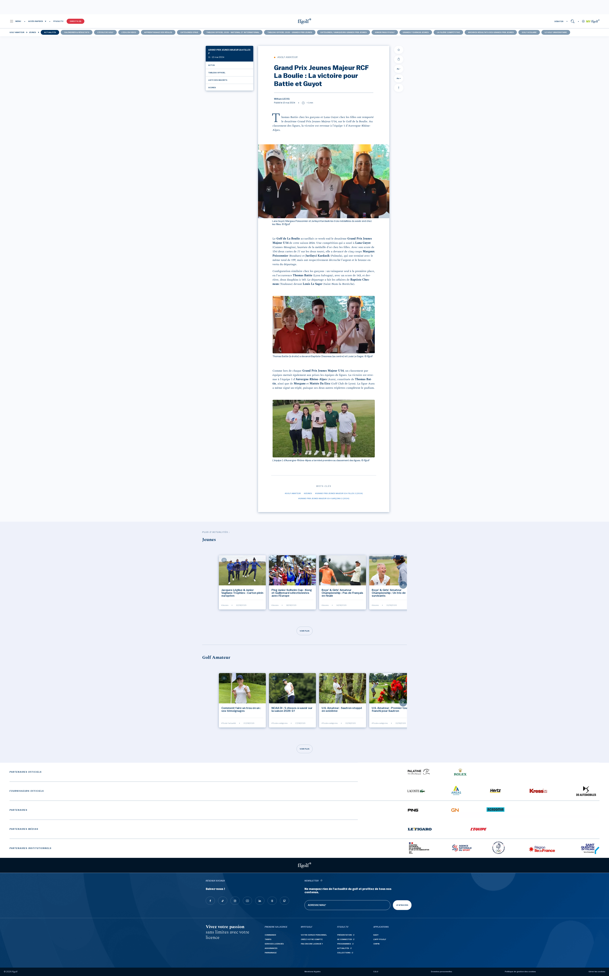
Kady (376, 935)
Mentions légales (312, 972)
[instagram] (235, 901)
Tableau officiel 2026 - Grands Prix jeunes (289, 32)
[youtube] (247, 901)
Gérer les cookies (597, 972)
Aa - (399, 69)
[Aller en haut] (398, 88)
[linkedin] (259, 901)
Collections (343, 953)
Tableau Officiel (216, 73)
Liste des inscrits (217, 80)
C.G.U (375, 972)
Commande (270, 935)
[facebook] (210, 901)
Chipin (376, 944)
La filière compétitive (448, 32)
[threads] (272, 901)
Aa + (399, 78)
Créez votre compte (312, 939)
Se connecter (344, 939)
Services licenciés (274, 944)
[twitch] (284, 901)
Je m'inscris (402, 905)
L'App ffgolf (379, 939)
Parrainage (271, 953)
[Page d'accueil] (304, 21)
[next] (403, 585)
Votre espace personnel (314, 935)
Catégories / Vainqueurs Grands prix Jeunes (343, 32)
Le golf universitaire (556, 32)
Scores (212, 87)
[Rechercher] (572, 21)
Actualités (50, 32)
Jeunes (32, 32)
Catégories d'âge (189, 32)
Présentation (344, 935)
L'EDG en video (128, 32)
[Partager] (398, 59)
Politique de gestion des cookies (520, 972)
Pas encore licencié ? (312, 944)
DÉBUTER (558, 21)
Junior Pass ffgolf (385, 32)
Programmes (344, 944)
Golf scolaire (529, 32)
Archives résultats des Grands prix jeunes (491, 32)
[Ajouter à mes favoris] (398, 50)
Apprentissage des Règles (158, 32)
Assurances (271, 948)
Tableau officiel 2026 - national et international (232, 32)
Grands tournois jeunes (416, 32)
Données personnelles (441, 972)
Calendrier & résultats (76, 32)
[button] (15, 21)
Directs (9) (75, 21)
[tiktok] (222, 901)
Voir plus (304, 631)
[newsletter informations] (321, 881)
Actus (211, 65)
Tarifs (268, 939)
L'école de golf (105, 32)
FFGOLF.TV (58, 21)
